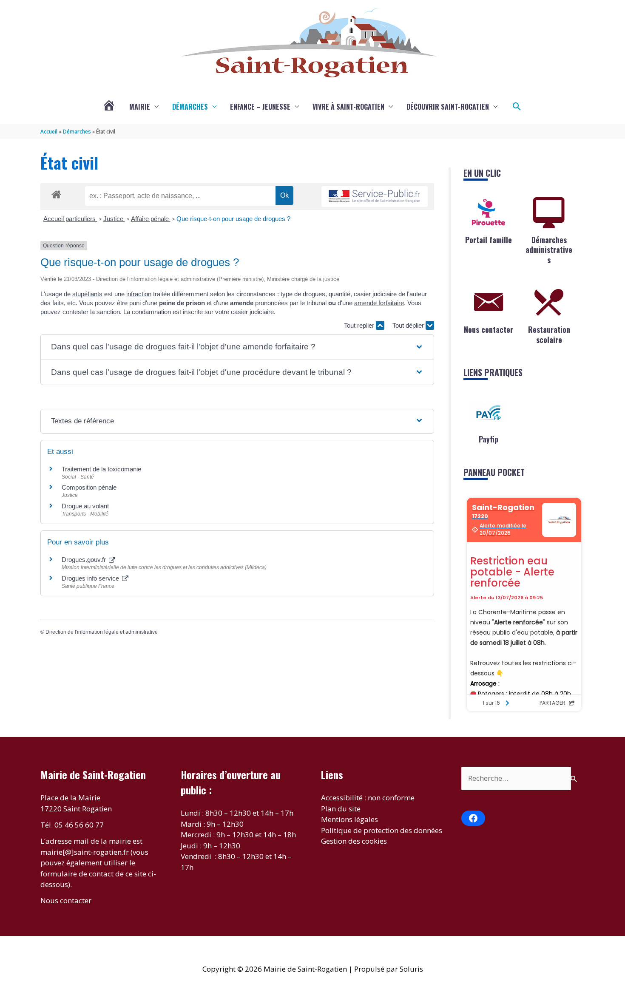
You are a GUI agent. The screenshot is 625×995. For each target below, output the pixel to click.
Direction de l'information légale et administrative (101, 632)
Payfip (488, 439)
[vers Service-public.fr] (374, 196)
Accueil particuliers (70, 218)
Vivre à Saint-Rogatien (348, 107)
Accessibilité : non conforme (368, 797)
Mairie (139, 107)
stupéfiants (87, 294)
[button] (517, 106)
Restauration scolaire (549, 334)
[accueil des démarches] (56, 193)
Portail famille (488, 239)
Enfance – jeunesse (260, 107)
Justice (114, 218)
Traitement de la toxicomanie (101, 469)
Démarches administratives (549, 249)
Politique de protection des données (381, 830)
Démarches (190, 107)
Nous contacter (488, 329)
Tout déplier (409, 325)
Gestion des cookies (354, 841)
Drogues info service (91, 578)
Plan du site (341, 809)
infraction (138, 294)
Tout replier (360, 325)
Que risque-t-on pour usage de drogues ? (233, 218)
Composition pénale (89, 487)
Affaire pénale (150, 218)
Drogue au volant (85, 506)
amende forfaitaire (379, 302)
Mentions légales (349, 819)
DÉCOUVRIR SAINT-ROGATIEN (447, 107)
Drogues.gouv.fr (85, 559)
